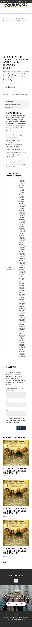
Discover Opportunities (16, 604)
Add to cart (10, 87)
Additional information (12, 104)
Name (8, 402)
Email (8, 410)
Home (5, 19)
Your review (10, 391)
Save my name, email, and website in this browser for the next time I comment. (15, 421)
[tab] (16, 101)
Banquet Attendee (13, 19)
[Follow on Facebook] (16, 581)
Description (9, 101)
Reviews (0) (9, 107)
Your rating (10, 388)
